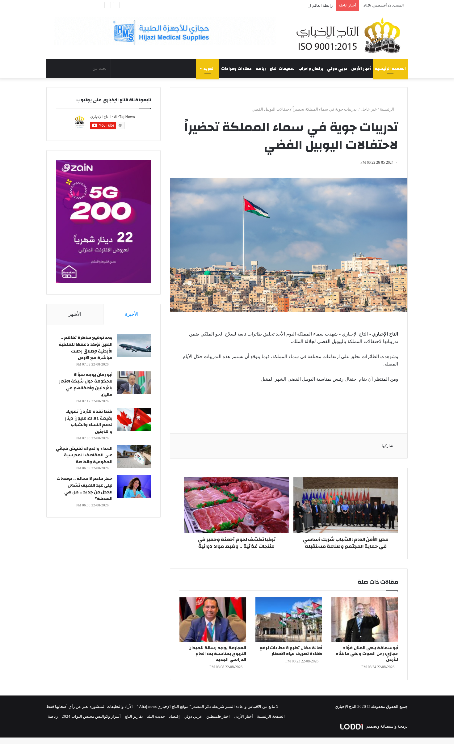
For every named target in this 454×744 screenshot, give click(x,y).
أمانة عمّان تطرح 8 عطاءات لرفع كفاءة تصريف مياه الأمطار (290, 651)
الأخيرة (131, 314)
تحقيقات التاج (282, 68)
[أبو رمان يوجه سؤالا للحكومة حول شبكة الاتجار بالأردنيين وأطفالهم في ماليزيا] (134, 382)
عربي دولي (337, 68)
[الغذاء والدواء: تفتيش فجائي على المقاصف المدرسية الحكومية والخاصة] (134, 456)
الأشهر (75, 314)
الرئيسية (387, 109)
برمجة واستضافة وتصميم (386, 726)
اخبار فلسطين (218, 716)
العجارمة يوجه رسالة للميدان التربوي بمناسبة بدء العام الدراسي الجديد (217, 654)
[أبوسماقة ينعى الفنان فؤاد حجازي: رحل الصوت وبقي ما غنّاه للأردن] (364, 619)
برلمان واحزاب (310, 68)
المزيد (209, 68)
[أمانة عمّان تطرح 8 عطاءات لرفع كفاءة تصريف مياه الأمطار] (288, 619)
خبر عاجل (369, 109)
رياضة (260, 68)
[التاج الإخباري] (350, 35)
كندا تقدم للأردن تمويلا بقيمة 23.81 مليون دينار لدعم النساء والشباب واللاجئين (88, 422)
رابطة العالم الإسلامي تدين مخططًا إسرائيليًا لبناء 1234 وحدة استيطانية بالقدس (267, 5)
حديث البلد (156, 716)
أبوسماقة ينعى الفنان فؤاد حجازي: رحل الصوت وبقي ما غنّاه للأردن (367, 654)
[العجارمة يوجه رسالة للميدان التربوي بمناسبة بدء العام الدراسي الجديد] (212, 619)
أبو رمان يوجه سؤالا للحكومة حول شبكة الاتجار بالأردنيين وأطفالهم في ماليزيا (85, 385)
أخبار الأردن (361, 68)
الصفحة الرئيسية (390, 68)
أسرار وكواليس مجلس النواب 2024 (91, 716)
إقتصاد (174, 716)
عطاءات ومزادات (236, 68)
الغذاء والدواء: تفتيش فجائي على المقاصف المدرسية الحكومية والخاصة (84, 455)
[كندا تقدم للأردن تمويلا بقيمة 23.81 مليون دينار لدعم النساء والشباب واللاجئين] (134, 419)
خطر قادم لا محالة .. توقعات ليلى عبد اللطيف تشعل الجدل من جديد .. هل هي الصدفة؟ (84, 489)
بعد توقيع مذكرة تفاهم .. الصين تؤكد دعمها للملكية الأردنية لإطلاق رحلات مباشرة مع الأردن (85, 348)
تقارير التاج (134, 716)
